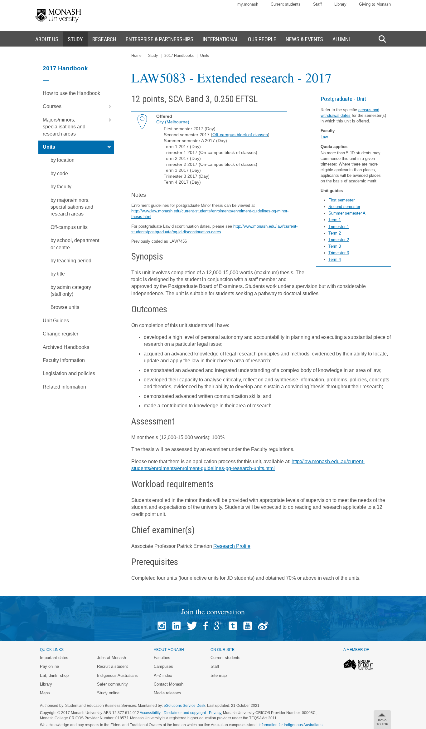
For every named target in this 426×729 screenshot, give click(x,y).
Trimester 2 (338, 239)
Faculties (162, 657)
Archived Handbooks (66, 347)
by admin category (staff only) (71, 291)
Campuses (163, 666)
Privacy (215, 713)
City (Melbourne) (172, 121)
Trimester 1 (338, 226)
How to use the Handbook (71, 93)
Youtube (247, 626)
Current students (286, 4)
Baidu (263, 626)
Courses (52, 106)
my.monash (247, 4)
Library (340, 4)
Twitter (192, 626)
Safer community (112, 684)
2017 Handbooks (179, 55)
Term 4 (334, 259)
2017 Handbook (65, 68)
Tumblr (233, 626)
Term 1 (334, 219)
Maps (45, 693)
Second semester (344, 206)
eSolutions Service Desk (184, 705)
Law (324, 137)
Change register (60, 333)
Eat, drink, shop (54, 675)
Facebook (205, 626)
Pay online (49, 666)
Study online (108, 693)
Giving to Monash (375, 4)
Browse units (65, 307)
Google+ (218, 626)
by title (58, 273)
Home (136, 55)
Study (153, 55)
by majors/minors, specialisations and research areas (72, 207)
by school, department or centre (75, 244)
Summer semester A (346, 213)
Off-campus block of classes (240, 134)
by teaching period (71, 260)
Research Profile (231, 546)
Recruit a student (112, 666)
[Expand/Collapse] (107, 106)
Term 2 (334, 233)
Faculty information (64, 360)
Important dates (54, 657)
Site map (219, 675)
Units (49, 147)
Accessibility (150, 713)
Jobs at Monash (111, 657)
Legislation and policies (69, 373)
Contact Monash (168, 684)
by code (59, 173)
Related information (64, 386)
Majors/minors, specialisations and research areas (64, 126)
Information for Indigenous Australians (290, 725)
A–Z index (163, 675)
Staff (317, 4)
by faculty (61, 186)
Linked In (176, 626)
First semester (341, 200)
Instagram (161, 626)
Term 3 (334, 246)
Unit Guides (56, 320)
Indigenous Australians (117, 675)
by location (63, 160)
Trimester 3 (338, 252)
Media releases (167, 693)
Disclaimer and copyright (185, 713)
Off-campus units (69, 227)
